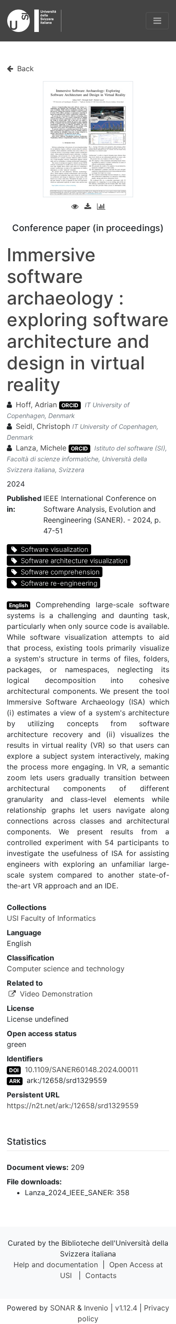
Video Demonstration (55, 993)
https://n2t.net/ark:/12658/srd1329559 (73, 1105)
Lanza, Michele (41, 447)
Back (24, 68)
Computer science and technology (66, 968)
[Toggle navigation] (157, 20)
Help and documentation (56, 1264)
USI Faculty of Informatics (51, 918)
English (18, 605)
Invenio (96, 1307)
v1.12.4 (126, 1307)
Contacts (100, 1275)
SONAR (62, 1307)
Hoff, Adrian (36, 404)
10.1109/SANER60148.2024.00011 (81, 1069)
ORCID (70, 405)
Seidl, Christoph (44, 426)
